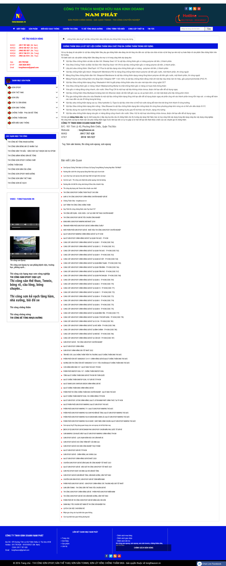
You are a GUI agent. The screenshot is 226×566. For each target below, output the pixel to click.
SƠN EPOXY (16, 87)
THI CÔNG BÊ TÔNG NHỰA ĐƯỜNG (21, 142)
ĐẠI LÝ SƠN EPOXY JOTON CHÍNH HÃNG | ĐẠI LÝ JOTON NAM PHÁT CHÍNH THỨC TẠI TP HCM (93, 400)
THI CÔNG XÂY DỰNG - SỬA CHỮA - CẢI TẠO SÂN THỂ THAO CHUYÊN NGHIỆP (88, 213)
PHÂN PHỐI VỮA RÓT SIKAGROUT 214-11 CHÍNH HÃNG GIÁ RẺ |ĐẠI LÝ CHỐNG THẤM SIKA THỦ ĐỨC (95, 359)
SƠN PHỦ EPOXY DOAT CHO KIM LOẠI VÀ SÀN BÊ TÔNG (81, 471)
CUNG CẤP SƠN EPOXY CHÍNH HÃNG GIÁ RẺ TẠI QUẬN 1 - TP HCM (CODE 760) (88, 242)
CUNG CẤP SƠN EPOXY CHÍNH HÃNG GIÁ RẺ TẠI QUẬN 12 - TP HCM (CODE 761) (89, 246)
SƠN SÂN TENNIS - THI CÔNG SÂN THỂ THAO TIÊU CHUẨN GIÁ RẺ (84, 488)
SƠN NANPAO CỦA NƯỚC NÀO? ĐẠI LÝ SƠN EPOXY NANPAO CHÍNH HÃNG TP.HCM (89, 434)
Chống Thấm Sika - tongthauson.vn (75, 201)
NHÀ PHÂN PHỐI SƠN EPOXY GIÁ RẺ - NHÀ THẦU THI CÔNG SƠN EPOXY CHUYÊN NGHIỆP (92, 230)
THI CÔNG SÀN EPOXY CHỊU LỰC (25, 277)
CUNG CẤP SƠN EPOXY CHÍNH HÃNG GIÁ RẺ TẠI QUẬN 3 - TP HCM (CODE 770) (88, 284)
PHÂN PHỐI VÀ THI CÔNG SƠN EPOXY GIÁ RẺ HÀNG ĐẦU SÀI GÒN (84, 500)
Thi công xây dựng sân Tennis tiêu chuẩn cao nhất (80, 188)
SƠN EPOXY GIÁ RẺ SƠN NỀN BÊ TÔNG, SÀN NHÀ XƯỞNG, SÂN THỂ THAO (87, 475)
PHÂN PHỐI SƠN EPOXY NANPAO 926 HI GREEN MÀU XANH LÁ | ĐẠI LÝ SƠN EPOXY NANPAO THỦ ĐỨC (96, 417)
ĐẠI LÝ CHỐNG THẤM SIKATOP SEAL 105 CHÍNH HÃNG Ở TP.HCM (84, 396)
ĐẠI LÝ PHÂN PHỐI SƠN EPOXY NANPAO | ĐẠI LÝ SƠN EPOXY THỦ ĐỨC (86, 404)
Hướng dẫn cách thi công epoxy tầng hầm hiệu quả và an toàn (83, 172)
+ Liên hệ (64, 546)
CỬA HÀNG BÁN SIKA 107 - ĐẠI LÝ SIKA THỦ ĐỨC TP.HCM (82, 367)
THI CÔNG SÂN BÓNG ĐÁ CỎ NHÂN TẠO (23, 146)
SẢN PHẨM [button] (33, 29)
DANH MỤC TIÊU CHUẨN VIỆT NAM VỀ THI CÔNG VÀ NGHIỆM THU (84, 504)
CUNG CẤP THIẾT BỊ (136, 29)
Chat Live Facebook (211, 563)
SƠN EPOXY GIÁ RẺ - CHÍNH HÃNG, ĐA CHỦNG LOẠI (80, 454)
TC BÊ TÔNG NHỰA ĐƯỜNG (92, 29)
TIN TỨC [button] (151, 29)
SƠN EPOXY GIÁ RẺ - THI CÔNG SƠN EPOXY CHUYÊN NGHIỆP (82, 342)
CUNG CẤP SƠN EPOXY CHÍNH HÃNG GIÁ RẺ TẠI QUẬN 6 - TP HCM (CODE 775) (88, 305)
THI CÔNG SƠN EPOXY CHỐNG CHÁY (22, 160)
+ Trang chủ (65, 538)
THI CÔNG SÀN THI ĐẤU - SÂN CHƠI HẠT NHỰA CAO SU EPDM (31, 151)
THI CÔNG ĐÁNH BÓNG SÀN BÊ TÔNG (22, 155)
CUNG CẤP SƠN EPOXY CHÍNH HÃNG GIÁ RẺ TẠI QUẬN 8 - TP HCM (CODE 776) (88, 309)
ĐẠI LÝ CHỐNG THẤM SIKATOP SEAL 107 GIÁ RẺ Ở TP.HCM (82, 380)
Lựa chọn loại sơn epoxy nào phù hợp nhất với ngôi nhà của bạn (84, 176)
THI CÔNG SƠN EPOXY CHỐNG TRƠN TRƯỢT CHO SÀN (80, 192)
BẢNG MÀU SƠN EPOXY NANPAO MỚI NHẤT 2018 (79, 221)
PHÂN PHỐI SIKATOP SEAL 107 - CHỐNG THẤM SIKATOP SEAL (83, 371)
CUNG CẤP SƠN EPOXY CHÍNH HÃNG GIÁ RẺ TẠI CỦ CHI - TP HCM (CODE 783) (88, 321)
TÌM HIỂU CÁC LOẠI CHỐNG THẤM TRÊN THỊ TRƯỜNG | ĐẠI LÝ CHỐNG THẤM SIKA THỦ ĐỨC (92, 355)
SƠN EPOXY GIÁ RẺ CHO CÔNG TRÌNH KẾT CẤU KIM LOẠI (81, 442)
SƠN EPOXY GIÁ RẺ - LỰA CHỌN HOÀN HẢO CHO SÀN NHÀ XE (83, 438)
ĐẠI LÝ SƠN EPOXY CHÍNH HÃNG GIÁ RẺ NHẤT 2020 (80, 458)
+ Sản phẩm (65, 544)
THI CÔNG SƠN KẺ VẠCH (17, 183)
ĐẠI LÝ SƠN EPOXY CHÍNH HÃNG (73, 346)
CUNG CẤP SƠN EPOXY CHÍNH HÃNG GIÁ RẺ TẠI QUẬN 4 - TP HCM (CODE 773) (88, 296)
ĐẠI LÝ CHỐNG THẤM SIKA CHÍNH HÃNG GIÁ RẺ (78, 388)
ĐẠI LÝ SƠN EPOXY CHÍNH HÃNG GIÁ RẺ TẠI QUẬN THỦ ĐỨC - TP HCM (85, 238)
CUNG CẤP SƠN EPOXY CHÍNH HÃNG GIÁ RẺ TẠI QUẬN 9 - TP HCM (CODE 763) (88, 255)
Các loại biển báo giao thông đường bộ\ (76, 517)
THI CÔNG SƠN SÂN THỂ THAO (19, 178)
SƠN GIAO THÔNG (18, 108)
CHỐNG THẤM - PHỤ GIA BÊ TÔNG (24, 113)
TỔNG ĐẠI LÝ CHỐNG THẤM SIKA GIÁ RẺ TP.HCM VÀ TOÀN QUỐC (84, 375)
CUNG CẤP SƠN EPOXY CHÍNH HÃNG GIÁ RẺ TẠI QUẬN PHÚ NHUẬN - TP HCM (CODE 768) (92, 276)
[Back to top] (222, 557)
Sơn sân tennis (73, 144)
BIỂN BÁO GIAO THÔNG (50, 29)
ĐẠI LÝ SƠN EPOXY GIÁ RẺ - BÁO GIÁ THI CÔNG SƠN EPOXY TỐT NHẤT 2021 (87, 467)
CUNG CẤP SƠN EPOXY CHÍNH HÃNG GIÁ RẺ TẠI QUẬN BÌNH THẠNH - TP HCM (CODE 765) (92, 263)
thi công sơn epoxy (91, 144)
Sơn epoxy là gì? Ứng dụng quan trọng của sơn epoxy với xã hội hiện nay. (87, 425)
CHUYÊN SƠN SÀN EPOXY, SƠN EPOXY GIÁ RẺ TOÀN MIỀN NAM (84, 479)
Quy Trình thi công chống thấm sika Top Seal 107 (79, 209)
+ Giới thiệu (65, 541)
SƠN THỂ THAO (17, 92)
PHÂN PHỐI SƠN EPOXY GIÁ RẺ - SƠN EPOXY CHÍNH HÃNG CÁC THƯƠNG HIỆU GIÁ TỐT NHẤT (93, 483)
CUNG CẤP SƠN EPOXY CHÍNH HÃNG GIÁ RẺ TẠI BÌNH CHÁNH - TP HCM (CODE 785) (90, 330)
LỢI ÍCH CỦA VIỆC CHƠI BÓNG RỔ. (74, 508)
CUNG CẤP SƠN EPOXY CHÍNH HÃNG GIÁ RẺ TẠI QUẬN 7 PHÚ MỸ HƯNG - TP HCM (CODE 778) (93, 317)
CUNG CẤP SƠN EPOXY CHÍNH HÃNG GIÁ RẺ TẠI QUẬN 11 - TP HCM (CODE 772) (89, 292)
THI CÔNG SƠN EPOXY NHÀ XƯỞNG (21, 174)
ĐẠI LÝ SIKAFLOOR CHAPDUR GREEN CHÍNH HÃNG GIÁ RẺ (82, 384)
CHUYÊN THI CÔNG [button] (70, 29)
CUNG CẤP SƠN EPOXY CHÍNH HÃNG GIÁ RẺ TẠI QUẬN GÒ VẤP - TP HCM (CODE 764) (90, 259)
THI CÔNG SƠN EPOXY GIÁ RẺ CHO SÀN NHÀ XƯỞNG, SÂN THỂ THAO (85, 496)
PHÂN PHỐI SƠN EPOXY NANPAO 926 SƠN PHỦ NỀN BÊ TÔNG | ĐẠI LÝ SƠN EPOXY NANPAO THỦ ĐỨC (96, 413)
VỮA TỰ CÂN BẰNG (18, 102)
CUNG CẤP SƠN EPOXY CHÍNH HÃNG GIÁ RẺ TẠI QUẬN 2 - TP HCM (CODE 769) (88, 280)
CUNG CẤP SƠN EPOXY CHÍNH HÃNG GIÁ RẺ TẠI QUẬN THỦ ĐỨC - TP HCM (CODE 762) (91, 251)
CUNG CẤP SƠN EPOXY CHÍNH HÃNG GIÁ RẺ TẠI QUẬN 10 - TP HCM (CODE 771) (89, 288)
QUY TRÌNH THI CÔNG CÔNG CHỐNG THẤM (77, 205)
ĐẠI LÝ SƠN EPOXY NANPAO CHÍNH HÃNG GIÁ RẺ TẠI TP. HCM (83, 234)
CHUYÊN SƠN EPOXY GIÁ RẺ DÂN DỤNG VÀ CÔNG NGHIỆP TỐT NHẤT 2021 (87, 463)
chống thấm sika (156, 543)
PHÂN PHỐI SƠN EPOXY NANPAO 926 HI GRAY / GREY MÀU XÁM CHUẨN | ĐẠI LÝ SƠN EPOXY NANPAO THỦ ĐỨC (99, 421)
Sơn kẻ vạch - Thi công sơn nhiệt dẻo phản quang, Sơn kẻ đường (84, 180)
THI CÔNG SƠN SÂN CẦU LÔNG (19, 169)
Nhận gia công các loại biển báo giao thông (77, 512)
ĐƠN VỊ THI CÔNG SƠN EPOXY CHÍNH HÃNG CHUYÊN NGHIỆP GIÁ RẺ (85, 197)
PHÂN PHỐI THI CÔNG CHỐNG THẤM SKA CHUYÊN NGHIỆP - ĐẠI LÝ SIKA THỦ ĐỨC (89, 392)
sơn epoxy (106, 144)
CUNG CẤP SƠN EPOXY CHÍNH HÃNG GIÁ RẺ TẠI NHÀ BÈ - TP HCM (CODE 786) (88, 334)
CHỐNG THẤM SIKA (19, 118)
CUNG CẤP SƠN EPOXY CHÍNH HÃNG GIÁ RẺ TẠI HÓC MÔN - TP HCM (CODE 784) (89, 325)
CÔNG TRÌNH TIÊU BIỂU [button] (115, 29)
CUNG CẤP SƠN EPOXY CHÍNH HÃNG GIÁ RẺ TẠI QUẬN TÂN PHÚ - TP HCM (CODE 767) (91, 271)
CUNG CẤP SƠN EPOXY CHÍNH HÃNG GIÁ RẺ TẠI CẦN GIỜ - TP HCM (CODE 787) (88, 338)
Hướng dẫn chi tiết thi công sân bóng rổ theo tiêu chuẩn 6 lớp (83, 184)
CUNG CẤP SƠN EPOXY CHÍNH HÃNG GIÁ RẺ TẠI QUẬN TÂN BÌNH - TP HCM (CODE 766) (91, 267)
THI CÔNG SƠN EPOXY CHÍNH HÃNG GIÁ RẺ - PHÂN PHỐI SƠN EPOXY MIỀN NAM (89, 492)
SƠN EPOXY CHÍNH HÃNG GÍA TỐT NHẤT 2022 (78, 350)
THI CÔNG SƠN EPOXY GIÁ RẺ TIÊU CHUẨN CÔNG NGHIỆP (81, 217)
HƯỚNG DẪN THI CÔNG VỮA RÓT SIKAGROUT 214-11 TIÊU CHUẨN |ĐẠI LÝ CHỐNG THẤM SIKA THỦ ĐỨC (96, 363)
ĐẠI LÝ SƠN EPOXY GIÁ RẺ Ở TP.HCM (75, 450)
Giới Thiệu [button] (21, 29)
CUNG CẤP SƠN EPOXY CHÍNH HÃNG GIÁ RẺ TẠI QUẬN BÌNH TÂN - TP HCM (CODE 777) (91, 313)
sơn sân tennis (144, 543)
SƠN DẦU (15, 97)
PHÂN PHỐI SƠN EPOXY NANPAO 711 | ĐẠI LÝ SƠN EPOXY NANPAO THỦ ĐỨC (88, 409)
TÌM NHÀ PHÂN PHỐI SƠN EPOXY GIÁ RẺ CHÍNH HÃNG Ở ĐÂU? (83, 226)
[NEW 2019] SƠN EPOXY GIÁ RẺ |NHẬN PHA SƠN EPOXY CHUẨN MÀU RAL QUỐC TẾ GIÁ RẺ (92, 429)
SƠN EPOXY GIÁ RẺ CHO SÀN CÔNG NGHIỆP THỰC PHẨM (81, 446)
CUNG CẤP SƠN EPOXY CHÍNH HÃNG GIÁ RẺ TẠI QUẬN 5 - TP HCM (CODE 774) (88, 300)
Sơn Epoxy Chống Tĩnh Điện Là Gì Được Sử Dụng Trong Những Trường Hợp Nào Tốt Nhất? (92, 167)
